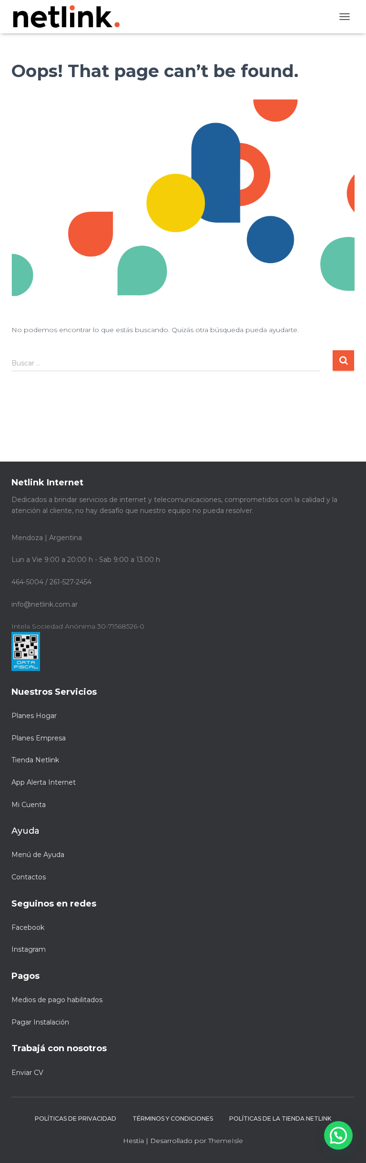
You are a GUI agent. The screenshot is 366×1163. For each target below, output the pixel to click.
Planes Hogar (34, 715)
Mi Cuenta (28, 804)
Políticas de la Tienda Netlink (280, 1118)
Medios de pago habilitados (56, 999)
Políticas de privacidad (75, 1118)
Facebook (27, 927)
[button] (338, 1135)
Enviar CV (27, 1072)
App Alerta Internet (43, 782)
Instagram (28, 949)
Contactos (28, 877)
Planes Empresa (38, 738)
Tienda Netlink (35, 760)
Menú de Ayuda (37, 854)
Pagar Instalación (40, 1022)
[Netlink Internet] (69, 17)
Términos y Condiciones (172, 1118)
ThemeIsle (225, 1140)
